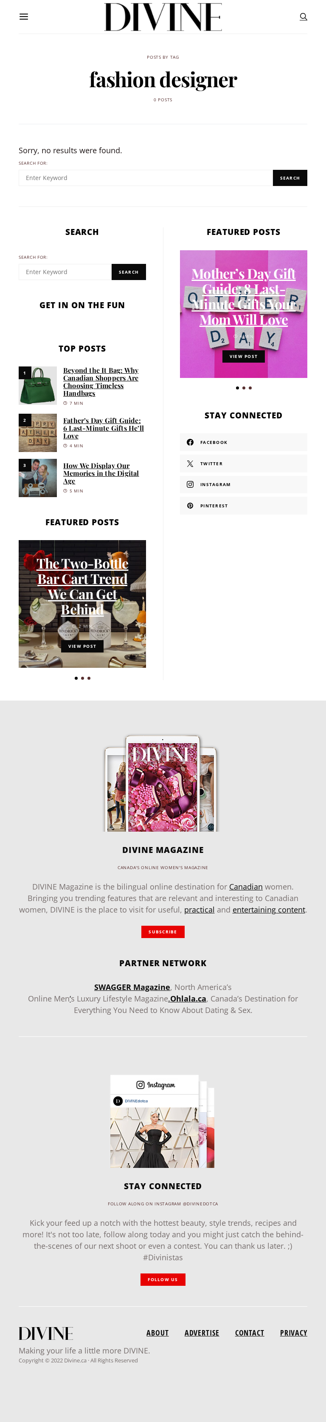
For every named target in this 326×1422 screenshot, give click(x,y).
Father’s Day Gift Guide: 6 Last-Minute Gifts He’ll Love (103, 428)
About (157, 1333)
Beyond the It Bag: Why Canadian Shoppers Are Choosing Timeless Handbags (100, 382)
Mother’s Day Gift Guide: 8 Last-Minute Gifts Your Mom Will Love (243, 296)
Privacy (293, 1333)
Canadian (246, 886)
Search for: (33, 163)
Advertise (202, 1333)
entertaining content (269, 909)
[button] (76, 678)
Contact (249, 1333)
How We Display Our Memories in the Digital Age (101, 473)
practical (199, 909)
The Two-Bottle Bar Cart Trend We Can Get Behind (83, 586)
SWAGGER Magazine (132, 987)
